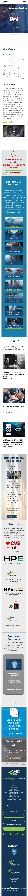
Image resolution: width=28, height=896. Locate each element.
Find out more (14, 734)
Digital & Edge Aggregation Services (14, 792)
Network (14, 798)
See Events (7, 413)
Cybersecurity (14, 789)
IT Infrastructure (14, 795)
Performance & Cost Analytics (14, 799)
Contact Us (14, 758)
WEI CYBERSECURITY (14, 172)
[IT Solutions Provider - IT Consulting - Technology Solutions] (4, 2)
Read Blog (7, 379)
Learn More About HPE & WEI (13, 690)
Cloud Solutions (14, 787)
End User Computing (14, 793)
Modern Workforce (14, 796)
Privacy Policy (14, 879)
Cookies (14, 881)
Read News (7, 446)
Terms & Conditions (14, 878)
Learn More (18, 81)
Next (0, 18)
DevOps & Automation (14, 790)
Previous (4, 493)
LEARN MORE (13, 26)
